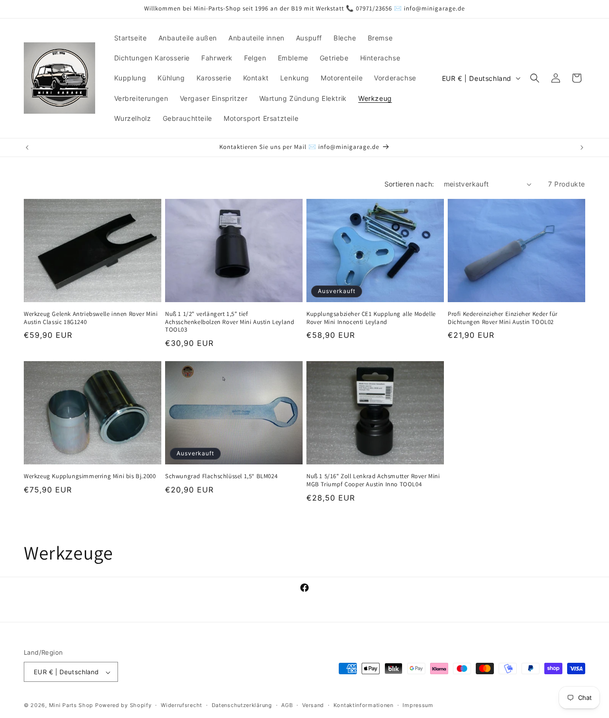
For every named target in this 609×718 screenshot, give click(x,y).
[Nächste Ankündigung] (581, 147)
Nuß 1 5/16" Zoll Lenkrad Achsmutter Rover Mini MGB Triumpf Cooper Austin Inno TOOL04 (373, 480)
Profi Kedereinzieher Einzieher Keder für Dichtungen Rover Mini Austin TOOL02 (503, 318)
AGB (287, 705)
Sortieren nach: (409, 184)
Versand (313, 705)
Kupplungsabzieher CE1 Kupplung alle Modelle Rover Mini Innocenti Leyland (371, 318)
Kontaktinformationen (363, 705)
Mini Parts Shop (71, 705)
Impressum (418, 705)
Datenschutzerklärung (242, 705)
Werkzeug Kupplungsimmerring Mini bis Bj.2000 (90, 476)
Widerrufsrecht (181, 705)
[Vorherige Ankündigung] (27, 147)
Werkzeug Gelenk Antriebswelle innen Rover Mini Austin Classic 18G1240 (91, 318)
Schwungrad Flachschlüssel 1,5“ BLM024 (221, 476)
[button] (534, 78)
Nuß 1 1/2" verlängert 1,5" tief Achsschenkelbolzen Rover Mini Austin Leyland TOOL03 (229, 322)
